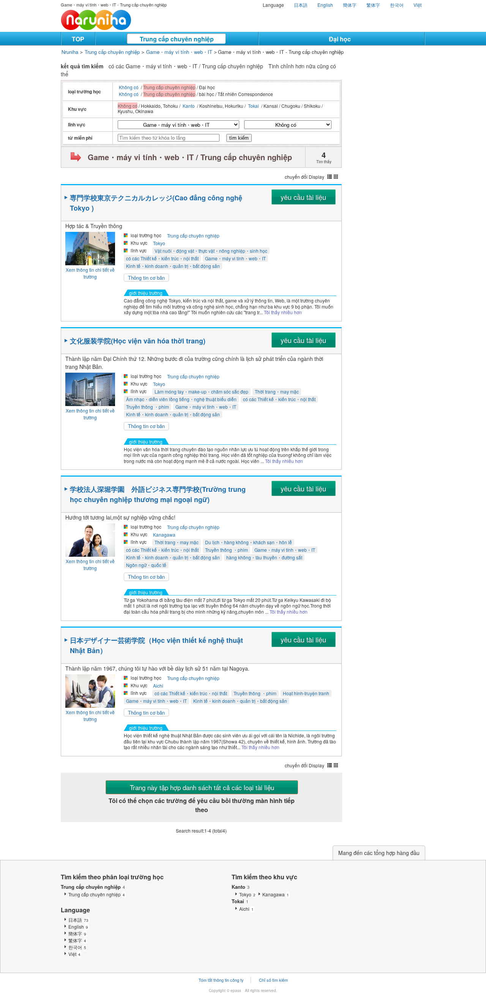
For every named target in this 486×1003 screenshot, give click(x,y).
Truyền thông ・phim (147, 406)
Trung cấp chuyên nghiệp (177, 39)
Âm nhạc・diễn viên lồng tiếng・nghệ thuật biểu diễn (181, 399)
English (325, 5)
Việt (417, 5)
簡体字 (350, 5)
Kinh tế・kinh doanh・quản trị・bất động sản (173, 266)
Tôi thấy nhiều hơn (283, 312)
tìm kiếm (239, 138)
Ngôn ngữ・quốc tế (146, 565)
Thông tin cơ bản (146, 277)
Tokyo (159, 243)
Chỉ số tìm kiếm (273, 980)
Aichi (158, 685)
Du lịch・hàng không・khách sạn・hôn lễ (248, 542)
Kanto (189, 105)
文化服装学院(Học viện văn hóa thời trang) (137, 341)
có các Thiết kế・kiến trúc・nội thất (162, 258)
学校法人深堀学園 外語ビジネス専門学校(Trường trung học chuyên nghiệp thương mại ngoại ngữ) (158, 494)
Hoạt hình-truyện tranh (306, 693)
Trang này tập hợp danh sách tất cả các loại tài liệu (202, 787)
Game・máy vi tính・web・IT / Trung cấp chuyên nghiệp (190, 156)
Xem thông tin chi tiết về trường (90, 273)
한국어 (397, 5)
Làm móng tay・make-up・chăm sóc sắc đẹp (201, 391)
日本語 (301, 5)
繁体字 (373, 5)
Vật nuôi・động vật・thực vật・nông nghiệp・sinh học (211, 250)
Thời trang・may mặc (277, 391)
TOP (78, 39)
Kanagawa (164, 534)
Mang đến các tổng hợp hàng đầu (379, 853)
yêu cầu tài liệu (303, 197)
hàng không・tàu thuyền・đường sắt (264, 557)
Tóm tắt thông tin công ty (221, 980)
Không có (129, 87)
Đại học (340, 39)
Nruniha (70, 51)
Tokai (253, 105)
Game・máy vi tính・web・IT (179, 51)
